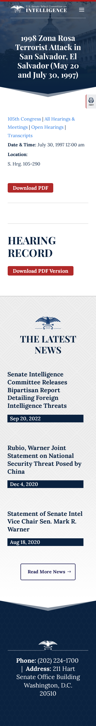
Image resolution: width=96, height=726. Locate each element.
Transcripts (20, 135)
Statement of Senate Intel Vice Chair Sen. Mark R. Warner (44, 521)
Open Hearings (47, 127)
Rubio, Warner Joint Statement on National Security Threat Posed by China (44, 459)
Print (91, 105)
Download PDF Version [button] (40, 271)
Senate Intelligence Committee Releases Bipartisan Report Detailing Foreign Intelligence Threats (37, 390)
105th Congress (24, 119)
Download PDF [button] (30, 188)
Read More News (46, 572)
